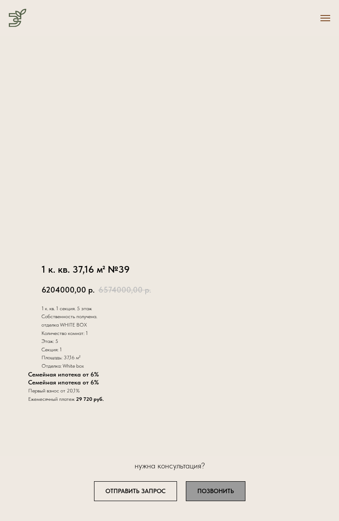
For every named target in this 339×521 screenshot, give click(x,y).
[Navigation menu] (325, 18)
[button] (135, 491)
